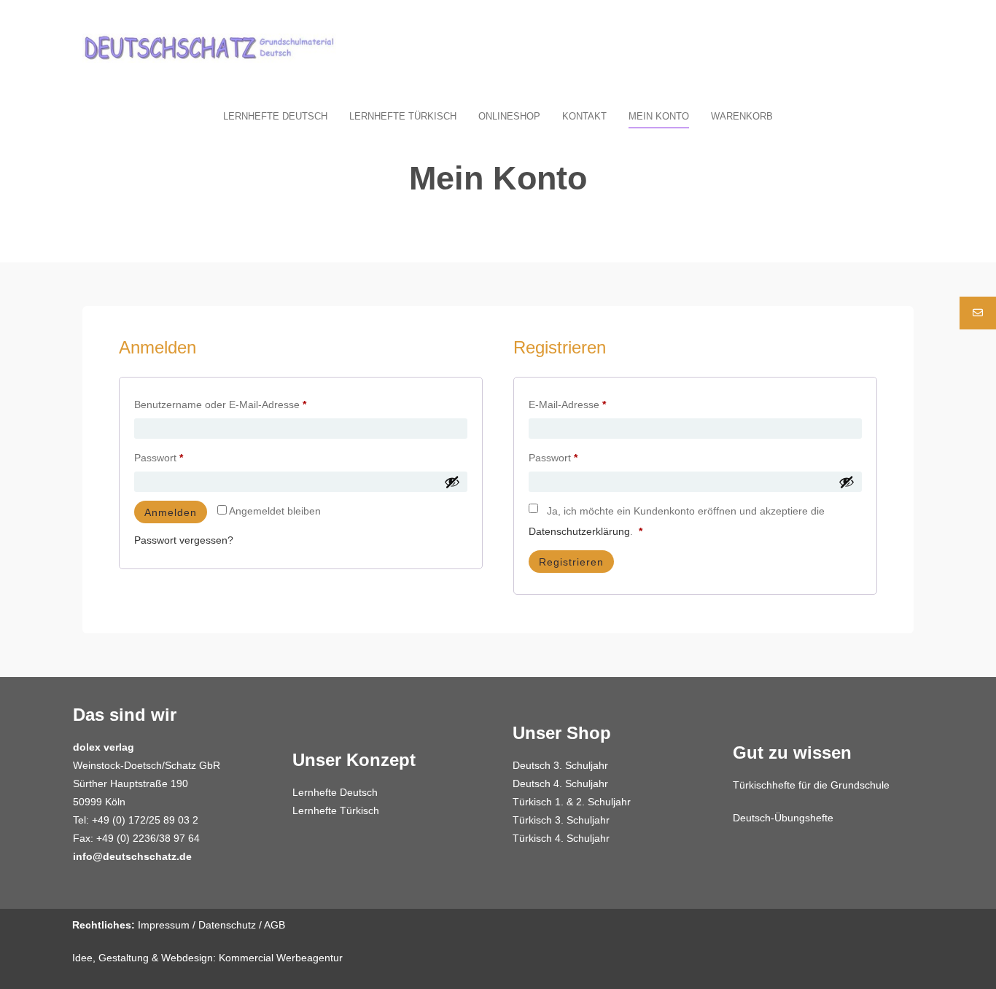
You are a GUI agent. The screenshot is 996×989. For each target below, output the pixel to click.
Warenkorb (742, 116)
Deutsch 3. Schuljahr (560, 765)
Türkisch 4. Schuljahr (561, 838)
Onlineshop (509, 116)
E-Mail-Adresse (593, 402)
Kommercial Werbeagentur (281, 957)
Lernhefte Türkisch (402, 116)
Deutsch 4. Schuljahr (560, 783)
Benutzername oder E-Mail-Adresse (246, 402)
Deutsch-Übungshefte (783, 818)
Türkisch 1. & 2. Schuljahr (572, 802)
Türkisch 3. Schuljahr (561, 820)
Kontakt (584, 116)
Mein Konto (659, 116)
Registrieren (571, 562)
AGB (274, 925)
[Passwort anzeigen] (452, 482)
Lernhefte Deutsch (275, 116)
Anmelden (170, 512)
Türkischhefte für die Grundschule (811, 785)
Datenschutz (227, 925)
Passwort (185, 455)
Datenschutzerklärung (579, 531)
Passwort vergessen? (183, 540)
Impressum (164, 925)
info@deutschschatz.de (132, 856)
